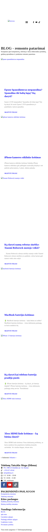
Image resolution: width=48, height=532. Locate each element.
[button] (27, 22)
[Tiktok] (39, 22)
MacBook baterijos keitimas (19, 314)
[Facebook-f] (33, 22)
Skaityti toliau (10, 112)
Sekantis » (13, 457)
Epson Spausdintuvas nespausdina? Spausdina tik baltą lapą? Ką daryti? (23, 93)
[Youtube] (36, 22)
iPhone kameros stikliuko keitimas (22, 157)
